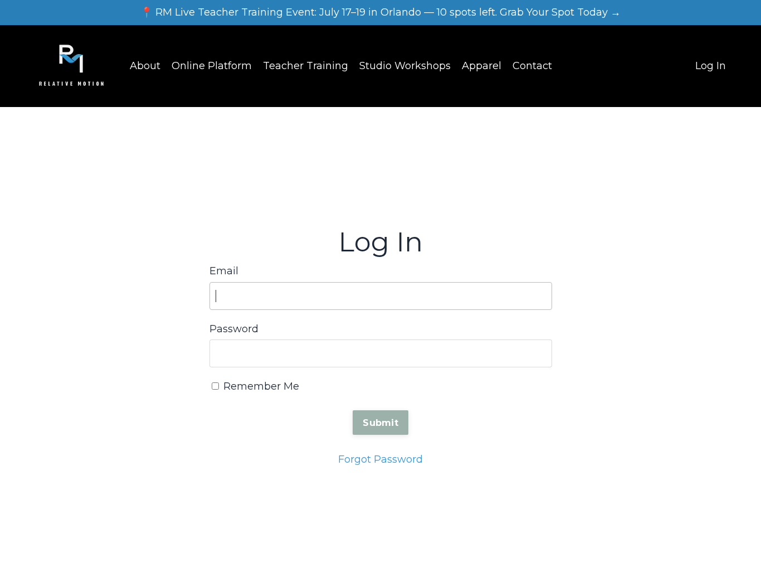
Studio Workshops (405, 66)
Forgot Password (380, 459)
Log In (710, 66)
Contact (532, 66)
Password (233, 329)
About (145, 66)
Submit (380, 422)
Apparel (481, 66)
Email (223, 271)
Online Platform (212, 66)
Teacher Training (305, 66)
